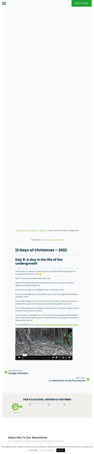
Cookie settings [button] (47, 450)
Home (18, 230)
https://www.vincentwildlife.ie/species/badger (56, 324)
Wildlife (42, 230)
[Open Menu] (4, 3)
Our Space (32, 230)
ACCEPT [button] (61, 450)
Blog (24, 230)
